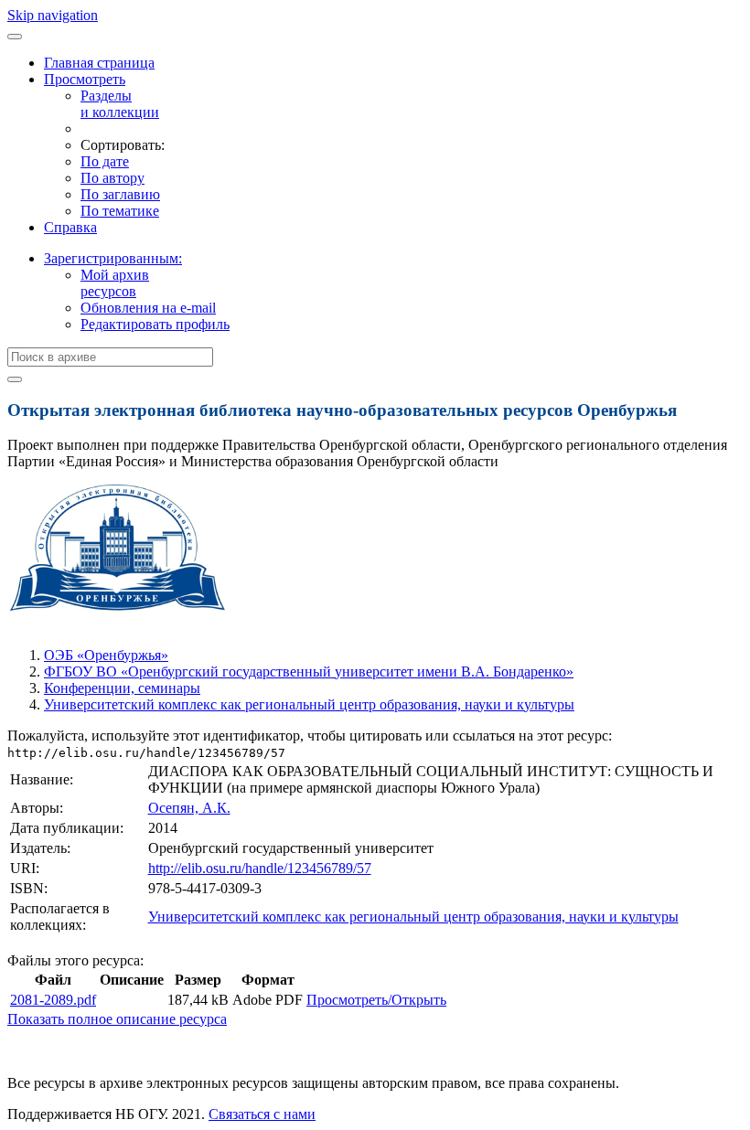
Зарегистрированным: (113, 258)
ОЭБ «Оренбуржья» (106, 655)
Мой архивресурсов (114, 283)
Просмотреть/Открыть (376, 999)
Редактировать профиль (155, 324)
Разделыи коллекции (119, 104)
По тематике (119, 211)
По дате (104, 161)
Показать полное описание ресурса (117, 1019)
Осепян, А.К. (189, 808)
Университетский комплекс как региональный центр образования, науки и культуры (309, 704)
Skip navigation (52, 15)
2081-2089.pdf (53, 999)
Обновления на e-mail (148, 307)
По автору (112, 178)
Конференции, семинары (122, 688)
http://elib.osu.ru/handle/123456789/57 (259, 868)
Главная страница (99, 62)
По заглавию (120, 194)
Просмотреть (84, 79)
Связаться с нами (262, 1114)
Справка (70, 227)
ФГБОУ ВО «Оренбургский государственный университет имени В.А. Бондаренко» (308, 671)
